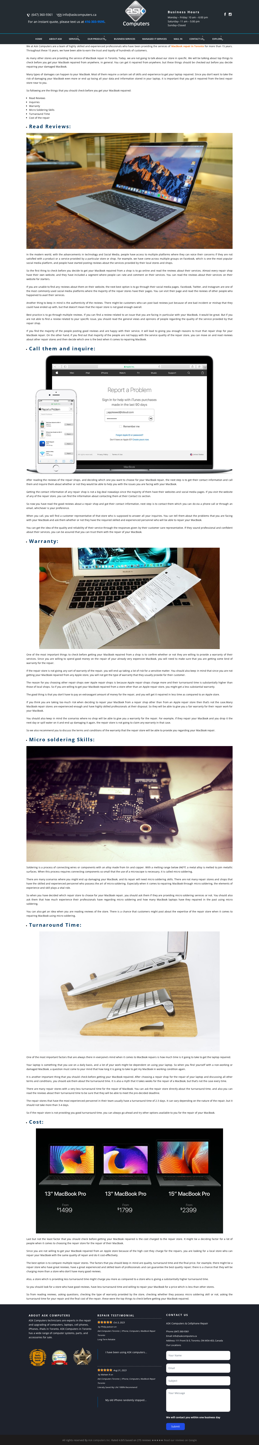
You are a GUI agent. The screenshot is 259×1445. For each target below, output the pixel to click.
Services (74, 38)
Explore (217, 38)
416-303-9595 (94, 22)
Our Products (96, 38)
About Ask (55, 38)
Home (38, 38)
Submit (175, 1426)
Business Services (124, 38)
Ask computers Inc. (99, 1440)
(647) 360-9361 (42, 14)
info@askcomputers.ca (79, 14)
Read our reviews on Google (180, 1440)
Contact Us (196, 38)
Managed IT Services (154, 38)
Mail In (178, 38)
